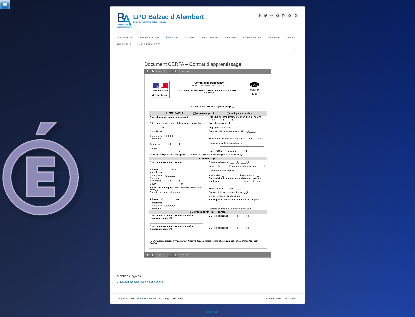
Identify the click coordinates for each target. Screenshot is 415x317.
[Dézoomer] (170, 71)
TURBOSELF (124, 44)
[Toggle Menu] (5, 4)
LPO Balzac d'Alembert (168, 16)
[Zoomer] (175, 71)
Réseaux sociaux (252, 37)
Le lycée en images (149, 37)
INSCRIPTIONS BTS (149, 44)
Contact (290, 37)
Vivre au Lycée (124, 37)
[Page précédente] (147, 71)
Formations (172, 37)
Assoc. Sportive (209, 37)
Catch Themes (290, 298)
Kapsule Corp (211, 311)
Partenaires (274, 37)
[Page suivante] (152, 71)
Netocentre (230, 37)
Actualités (189, 37)
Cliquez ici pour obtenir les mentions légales (140, 281)
